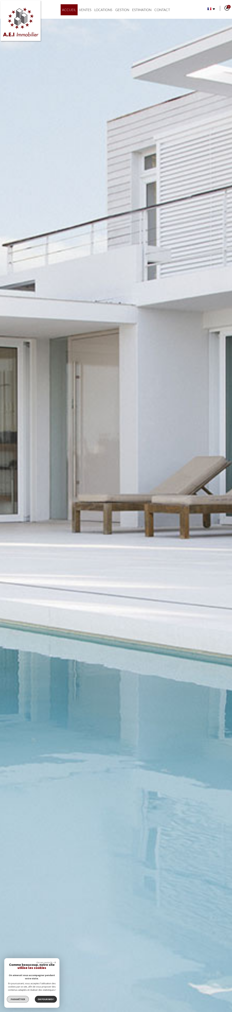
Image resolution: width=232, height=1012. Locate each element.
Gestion (122, 10)
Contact (162, 10)
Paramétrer (18, 999)
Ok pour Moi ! (46, 999)
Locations (103, 10)
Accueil (69, 10)
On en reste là (44, 962)
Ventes (85, 10)
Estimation (141, 10)
